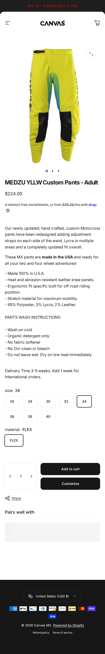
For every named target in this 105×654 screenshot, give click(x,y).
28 (30, 401)
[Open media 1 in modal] (91, 54)
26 (12, 401)
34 (84, 401)
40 (48, 416)
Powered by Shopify (68, 625)
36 (12, 416)
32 (66, 401)
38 (30, 416)
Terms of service (62, 632)
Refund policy (41, 632)
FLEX (14, 440)
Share (16, 498)
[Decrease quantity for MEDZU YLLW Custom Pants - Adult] (10, 476)
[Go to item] (47, 171)
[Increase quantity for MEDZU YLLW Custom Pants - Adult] (31, 476)
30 (48, 401)
